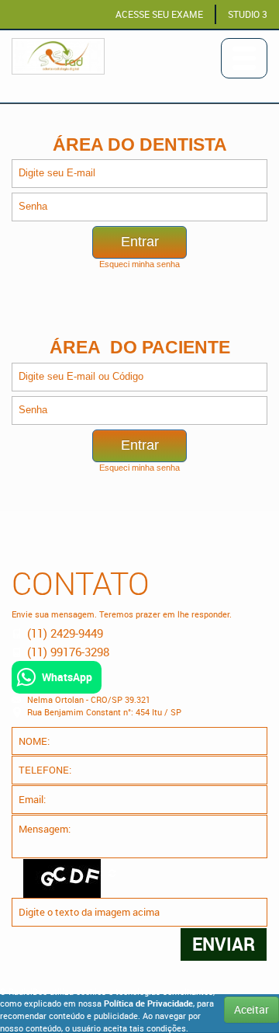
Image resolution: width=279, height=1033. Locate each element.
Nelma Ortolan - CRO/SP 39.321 (88, 699)
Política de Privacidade (148, 1003)
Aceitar (251, 1009)
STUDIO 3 (247, 14)
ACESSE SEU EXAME (159, 14)
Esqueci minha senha (139, 264)
